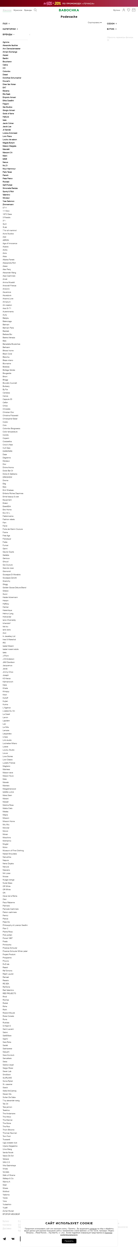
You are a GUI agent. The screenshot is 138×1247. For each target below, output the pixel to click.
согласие (93, 1229)
